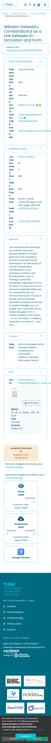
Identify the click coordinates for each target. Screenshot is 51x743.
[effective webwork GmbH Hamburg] (22, 655)
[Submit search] (25, 4)
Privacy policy (14, 623)
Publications (19, 14)
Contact (11, 606)
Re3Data (33, 694)
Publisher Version (18, 148)
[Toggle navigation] (45, 5)
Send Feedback (15, 612)
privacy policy (38, 729)
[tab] (25, 61)
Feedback (25, 736)
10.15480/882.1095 (27, 121)
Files (11, 371)
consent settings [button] (14, 467)
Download (32, 402)
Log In (34, 5)
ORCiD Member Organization (34, 681)
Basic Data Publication (21, 61)
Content (13, 336)
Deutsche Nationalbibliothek (13, 681)
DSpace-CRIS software (25, 643)
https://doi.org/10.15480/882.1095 (24, 50)
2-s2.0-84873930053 (29, 221)
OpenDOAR (15, 708)
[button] (38, 5)
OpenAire (36, 708)
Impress (11, 629)
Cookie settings (15, 617)
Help (30, 5)
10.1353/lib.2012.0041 (28, 208)
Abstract (13, 239)
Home (5, 14)
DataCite (13, 694)
